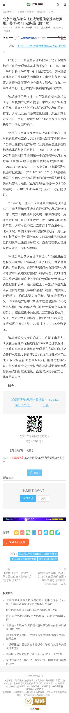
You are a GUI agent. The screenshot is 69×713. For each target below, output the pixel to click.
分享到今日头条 (15, 542)
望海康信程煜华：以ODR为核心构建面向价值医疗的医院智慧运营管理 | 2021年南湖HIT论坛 (52, 578)
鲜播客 (30, 12)
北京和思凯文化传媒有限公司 (28, 683)
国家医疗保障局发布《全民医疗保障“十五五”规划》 (35, 654)
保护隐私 (29, 680)
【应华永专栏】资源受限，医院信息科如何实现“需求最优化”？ (17, 577)
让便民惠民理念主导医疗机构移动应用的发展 (32, 610)
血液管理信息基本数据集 (24, 559)
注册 (43, 498)
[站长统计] (34, 708)
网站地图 (50, 680)
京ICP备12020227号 (40, 686)
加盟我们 (60, 680)
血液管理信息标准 (48, 559)
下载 (46, 405)
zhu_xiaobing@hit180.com (17, 686)
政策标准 (41, 12)
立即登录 (28, 498)
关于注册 (19, 680)
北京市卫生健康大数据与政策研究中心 (38, 554)
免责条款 (39, 680)
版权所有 (48, 683)
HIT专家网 (34, 4)
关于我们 (8, 680)
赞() (36, 472)
